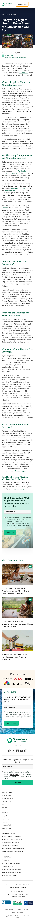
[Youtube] (21, 750)
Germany (5, 208)
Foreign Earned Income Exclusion (12, 869)
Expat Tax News (11, 14)
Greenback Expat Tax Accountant (15, 57)
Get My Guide (11, 723)
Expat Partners (6, 828)
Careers (4, 822)
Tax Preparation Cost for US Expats (13, 848)
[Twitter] (13, 750)
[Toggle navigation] (31, 4)
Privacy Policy (22, 714)
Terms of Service (22, 909)
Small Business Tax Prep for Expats (12, 851)
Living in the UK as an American (11, 872)
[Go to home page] (17, 740)
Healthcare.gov (20, 471)
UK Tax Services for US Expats (11, 842)
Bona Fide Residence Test (15, 190)
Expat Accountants (8, 819)
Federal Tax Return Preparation (11, 836)
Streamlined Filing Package (10, 845)
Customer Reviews (7, 825)
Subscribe (10, 532)
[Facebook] (9, 750)
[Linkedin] (17, 750)
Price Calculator (7, 795)
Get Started (22, 4)
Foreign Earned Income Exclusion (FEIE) (16, 172)
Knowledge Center (7, 798)
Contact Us (9, 885)
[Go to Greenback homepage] (7, 4)
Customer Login (14, 887)
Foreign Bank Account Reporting (12, 839)
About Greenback (7, 816)
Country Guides (7, 801)
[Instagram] (25, 750)
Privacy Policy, (11, 523)
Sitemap (23, 887)
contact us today (17, 489)
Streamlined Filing (7, 866)
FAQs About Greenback (22, 885)
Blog (3, 14)
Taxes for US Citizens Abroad (11, 863)
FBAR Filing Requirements (9, 875)
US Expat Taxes (6, 860)
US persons (23, 73)
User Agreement (17, 912)
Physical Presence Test (20, 188)
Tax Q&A (4, 807)
